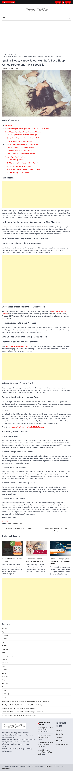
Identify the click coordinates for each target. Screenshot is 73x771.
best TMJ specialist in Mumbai (16, 346)
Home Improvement (8, 656)
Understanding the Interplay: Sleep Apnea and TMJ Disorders (27, 129)
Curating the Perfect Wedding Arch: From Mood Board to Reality (22, 705)
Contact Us (59, 734)
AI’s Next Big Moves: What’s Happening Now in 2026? (19, 715)
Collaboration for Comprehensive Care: (21, 154)
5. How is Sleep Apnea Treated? (18, 173)
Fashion (4, 639)
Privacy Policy (60, 741)
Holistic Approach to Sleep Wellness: (20, 141)
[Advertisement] (36, 34)
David (5, 68)
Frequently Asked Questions (15, 157)
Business (4, 628)
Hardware (5, 649)
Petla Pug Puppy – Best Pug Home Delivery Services (18, 708)
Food (3, 642)
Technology (5, 694)
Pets (3, 680)
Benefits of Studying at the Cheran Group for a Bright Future (60, 561)
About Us (59, 730)
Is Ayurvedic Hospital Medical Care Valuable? (35, 560)
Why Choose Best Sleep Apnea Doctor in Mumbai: (23, 132)
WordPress (6, 768)
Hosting (4, 659)
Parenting (5, 676)
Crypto (4, 632)
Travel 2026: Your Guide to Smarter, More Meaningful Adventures (22, 712)
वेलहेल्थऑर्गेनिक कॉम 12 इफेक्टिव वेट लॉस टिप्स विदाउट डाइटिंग (45, 752)
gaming (4, 645)
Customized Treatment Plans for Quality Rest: (23, 138)
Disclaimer (59, 737)
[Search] (69, 18)
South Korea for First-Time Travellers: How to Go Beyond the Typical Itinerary (26, 701)
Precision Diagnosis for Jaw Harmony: (20, 147)
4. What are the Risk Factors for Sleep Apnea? (23, 169)
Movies (4, 673)
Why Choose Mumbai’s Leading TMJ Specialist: (22, 144)
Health (4, 652)
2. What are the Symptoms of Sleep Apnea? (22, 163)
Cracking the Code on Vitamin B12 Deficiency (27, 427)
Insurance (5, 663)
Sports (4, 687)
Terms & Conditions (62, 744)
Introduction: (9, 125)
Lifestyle (4, 669)
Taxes (4, 690)
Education (5, 521)
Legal (3, 666)
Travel (4, 697)
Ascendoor (50, 766)
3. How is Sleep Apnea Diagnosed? (19, 166)
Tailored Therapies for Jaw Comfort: (20, 150)
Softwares (5, 683)
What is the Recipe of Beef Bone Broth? (12, 560)
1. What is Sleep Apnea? (15, 160)
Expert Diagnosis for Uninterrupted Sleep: (22, 135)
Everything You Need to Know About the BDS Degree (45, 744)
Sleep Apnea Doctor (15, 523)
